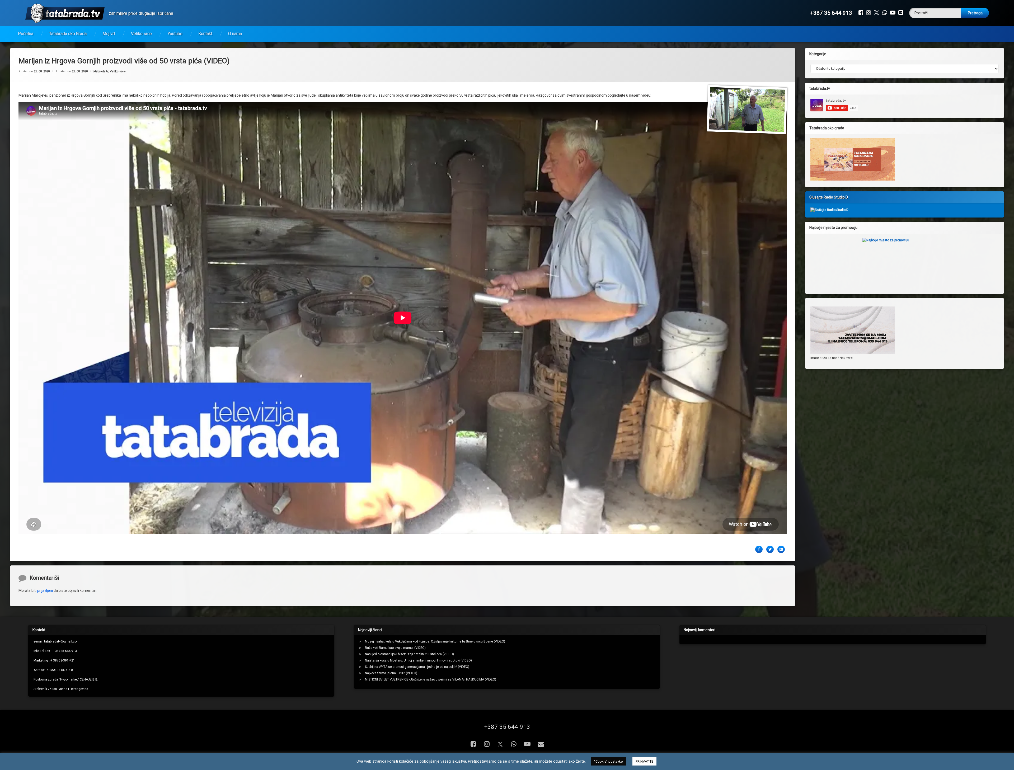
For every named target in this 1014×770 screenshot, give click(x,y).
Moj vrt (108, 33)
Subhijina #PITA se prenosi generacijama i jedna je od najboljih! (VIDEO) (417, 667)
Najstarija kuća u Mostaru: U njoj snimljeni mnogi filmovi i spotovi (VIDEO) (418, 660)
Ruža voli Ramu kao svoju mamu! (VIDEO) (395, 648)
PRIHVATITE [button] (644, 761)
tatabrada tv (100, 71)
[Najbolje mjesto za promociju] (904, 261)
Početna (25, 33)
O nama (235, 33)
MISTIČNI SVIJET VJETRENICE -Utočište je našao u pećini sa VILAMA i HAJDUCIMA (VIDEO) (430, 679)
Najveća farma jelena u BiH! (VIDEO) (391, 673)
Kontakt (205, 33)
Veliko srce (141, 33)
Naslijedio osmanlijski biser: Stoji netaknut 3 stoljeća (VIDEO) (409, 654)
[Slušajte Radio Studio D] (829, 210)
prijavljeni (45, 590)
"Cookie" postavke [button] (608, 761)
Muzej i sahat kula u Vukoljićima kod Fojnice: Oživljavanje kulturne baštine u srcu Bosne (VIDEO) (435, 641)
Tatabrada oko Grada (68, 33)
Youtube (175, 33)
